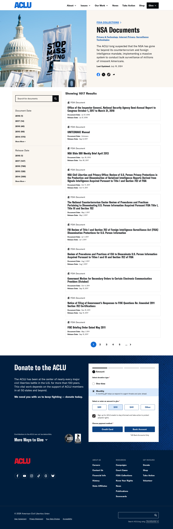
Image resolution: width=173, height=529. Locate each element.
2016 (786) (20, 166)
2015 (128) (20, 171)
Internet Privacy (127, 37)
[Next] (133, 345)
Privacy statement (36, 519)
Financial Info (99, 475)
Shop (142, 5)
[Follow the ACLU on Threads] (46, 476)
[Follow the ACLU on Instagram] (31, 476)
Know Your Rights (124, 480)
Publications (122, 491)
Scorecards (121, 496)
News (115, 5)
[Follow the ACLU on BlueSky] (53, 476)
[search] (156, 515)
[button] (108, 75)
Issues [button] (84, 5)
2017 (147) (20, 161)
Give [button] (151, 5)
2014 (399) (20, 176)
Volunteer (147, 480)
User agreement (20, 519)
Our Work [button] (100, 5)
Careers (96, 465)
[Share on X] (103, 75)
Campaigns (121, 465)
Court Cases (122, 470)
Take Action (128, 5)
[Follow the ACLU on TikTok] (39, 476)
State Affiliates (99, 486)
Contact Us (97, 470)
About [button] (70, 5)
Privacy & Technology (107, 37)
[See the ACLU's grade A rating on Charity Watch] (68, 438)
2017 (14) (19, 121)
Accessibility (67, 519)
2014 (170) (20, 137)
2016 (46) (20, 126)
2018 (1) (19, 116)
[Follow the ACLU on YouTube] (24, 476)
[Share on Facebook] (98, 75)
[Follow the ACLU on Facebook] (17, 476)
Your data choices (53, 519)
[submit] (55, 99)
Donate (146, 465)
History (95, 480)
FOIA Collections (108, 22)
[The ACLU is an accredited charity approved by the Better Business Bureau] (78, 438)
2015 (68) (20, 131)
